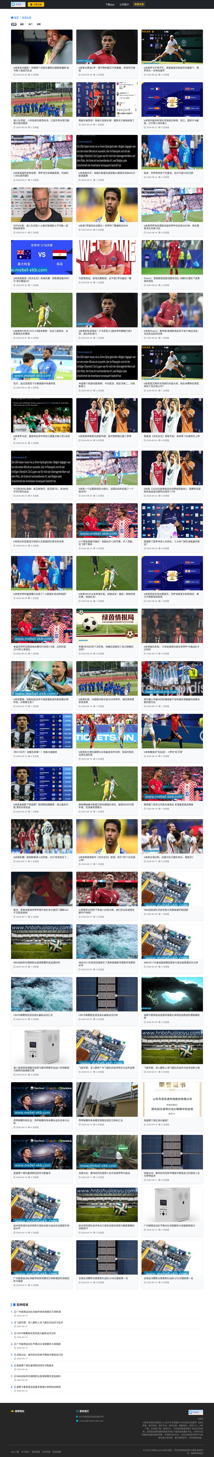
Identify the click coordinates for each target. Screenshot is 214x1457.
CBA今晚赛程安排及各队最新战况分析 (36, 1333)
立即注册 (37, 4)
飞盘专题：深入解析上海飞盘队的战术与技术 (39, 1322)
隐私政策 (36, 1451)
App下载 (15, 1451)
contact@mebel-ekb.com (91, 1420)
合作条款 (46, 1451)
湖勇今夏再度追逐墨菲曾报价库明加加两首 (38, 1387)
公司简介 (124, 4)
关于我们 (25, 1451)
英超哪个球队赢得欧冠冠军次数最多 (35, 1365)
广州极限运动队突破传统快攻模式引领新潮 (38, 1311)
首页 (16, 17)
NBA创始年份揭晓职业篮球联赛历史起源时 (38, 1376)
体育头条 (139, 4)
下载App (109, 4)
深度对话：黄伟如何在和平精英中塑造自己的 (39, 1354)
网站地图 (57, 1451)
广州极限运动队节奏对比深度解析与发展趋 (38, 1344)
